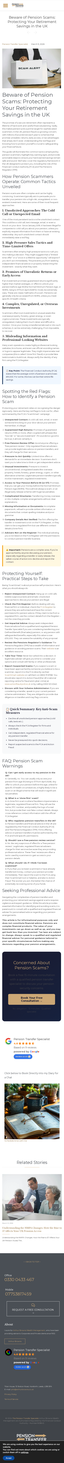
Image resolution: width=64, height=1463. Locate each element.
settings (24, 1452)
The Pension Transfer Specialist (26, 1418)
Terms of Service (11, 1399)
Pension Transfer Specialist (15, 44)
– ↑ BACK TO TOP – (32, 1262)
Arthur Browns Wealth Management (29, 1330)
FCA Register (46, 607)
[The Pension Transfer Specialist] (17, 5)
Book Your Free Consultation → (32, 999)
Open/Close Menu (5, 5)
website (50, 648)
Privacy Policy (10, 1394)
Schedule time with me (15, 1141)
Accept (8, 1458)
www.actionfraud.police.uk (18, 684)
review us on (21, 1056)
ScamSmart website (15, 675)
